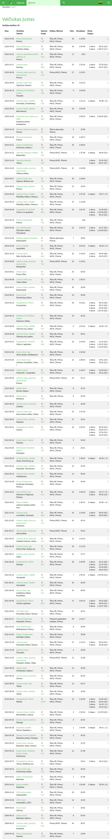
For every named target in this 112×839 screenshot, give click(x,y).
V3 (42, 241)
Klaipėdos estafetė (23, 728)
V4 (42, 132)
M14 (42, 515)
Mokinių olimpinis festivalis (26, 129)
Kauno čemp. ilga (23, 352)
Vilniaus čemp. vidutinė (25, 474)
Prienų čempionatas (24, 39)
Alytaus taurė (21, 272)
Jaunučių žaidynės (23, 160)
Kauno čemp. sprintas (25, 743)
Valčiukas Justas (18, 19)
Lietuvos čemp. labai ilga (26, 539)
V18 (42, 41)
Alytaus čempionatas (24, 145)
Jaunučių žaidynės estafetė (27, 153)
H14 (42, 430)
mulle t (13, 7)
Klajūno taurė (21, 396)
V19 (42, 57)
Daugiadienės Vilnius (24, 601)
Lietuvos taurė (22, 65)
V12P (43, 836)
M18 (42, 67)
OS (42, 738)
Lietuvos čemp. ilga (24, 83)
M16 (42, 212)
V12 (42, 653)
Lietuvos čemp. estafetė (25, 101)
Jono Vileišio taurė (23, 46)
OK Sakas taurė (22, 611)
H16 (42, 305)
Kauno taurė (21, 295)
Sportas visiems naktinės (26, 735)
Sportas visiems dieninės (26, 720)
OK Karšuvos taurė (23, 792)
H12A (43, 702)
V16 (42, 155)
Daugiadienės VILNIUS (25, 210)
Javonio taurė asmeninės (26, 404)
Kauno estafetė (22, 246)
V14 (42, 373)
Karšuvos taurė (22, 650)
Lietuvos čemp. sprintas (25, 186)
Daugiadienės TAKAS (25, 303)
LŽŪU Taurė (21, 800)
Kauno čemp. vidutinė (25, 440)
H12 (42, 645)
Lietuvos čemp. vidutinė (25, 109)
